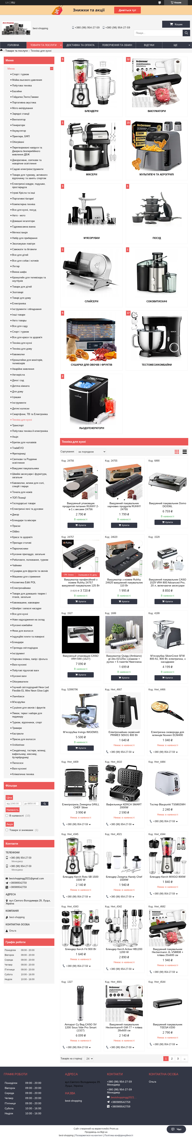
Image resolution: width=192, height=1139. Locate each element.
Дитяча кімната (20, 386)
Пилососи (17, 763)
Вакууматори (157, 111)
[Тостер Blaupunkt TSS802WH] (167, 783)
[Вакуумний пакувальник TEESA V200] (167, 1003)
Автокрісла (18, 374)
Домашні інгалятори (23, 221)
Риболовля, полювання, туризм (30, 559)
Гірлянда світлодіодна (25, 647)
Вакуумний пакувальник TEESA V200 (167, 1026)
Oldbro (15, 531)
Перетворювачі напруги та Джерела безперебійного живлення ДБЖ (27, 151)
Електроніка (19, 303)
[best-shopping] (16, 34)
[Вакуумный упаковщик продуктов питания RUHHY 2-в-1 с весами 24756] (81, 482)
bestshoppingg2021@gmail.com (26, 878)
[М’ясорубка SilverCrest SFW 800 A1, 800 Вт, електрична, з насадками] (167, 634)
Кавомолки (18, 354)
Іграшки (16, 397)
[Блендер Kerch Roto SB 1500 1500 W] (81, 855)
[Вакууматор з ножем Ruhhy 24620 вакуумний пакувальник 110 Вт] (124, 558)
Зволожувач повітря (23, 243)
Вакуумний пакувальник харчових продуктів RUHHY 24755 (124, 506)
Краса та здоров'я (22, 537)
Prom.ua (114, 1128)
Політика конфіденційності (118, 1135)
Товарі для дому (21, 297)
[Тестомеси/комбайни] (156, 336)
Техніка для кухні (22, 343)
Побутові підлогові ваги (25, 670)
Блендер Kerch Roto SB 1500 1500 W (80, 878)
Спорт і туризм (20, 74)
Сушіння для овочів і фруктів (28, 707)
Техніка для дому (22, 348)
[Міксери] (91, 146)
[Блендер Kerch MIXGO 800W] (167, 855)
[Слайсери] (91, 273)
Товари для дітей (22, 286)
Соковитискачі (156, 301)
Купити (82, 525)
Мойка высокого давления (27, 80)
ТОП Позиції (19, 497)
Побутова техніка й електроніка (30, 431)
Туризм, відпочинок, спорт (27, 722)
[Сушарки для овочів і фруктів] (91, 336)
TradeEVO (18, 448)
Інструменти (19, 402)
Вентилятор (19, 119)
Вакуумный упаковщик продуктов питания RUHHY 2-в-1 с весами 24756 (80, 506)
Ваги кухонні (19, 664)
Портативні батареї (23, 198)
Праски (16, 526)
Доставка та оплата (80, 45)
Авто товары (19, 320)
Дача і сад (18, 380)
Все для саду (20, 326)
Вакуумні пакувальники (25, 468)
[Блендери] (91, 83)
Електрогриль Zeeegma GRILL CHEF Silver (80, 806)
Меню (11, 68)
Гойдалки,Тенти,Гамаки (25, 97)
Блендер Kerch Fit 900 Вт (80, 949)
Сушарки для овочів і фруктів (91, 364)
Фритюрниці (19, 453)
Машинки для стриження (26, 576)
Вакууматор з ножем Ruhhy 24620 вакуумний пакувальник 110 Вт (124, 582)
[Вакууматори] (156, 83)
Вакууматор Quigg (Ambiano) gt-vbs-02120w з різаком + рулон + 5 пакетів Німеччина (124, 658)
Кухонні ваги (19, 676)
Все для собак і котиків (25, 260)
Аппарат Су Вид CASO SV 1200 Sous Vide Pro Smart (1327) (81, 1027)
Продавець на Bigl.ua (96, 1132)
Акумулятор (19, 130)
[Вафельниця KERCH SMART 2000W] (124, 783)
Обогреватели (20, 681)
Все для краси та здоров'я (27, 337)
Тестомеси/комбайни (157, 364)
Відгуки (149, 45)
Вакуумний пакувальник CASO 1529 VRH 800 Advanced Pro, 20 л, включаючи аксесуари (167, 582)
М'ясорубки (92, 238)
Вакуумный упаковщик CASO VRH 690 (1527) (80, 657)
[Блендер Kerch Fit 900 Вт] (81, 928)
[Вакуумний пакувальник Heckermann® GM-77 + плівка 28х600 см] (124, 1003)
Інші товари (18, 314)
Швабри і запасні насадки (26, 608)
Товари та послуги (43, 45)
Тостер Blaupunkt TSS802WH (167, 804)
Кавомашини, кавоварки (25, 602)
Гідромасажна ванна (23, 226)
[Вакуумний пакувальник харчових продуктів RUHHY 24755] (124, 482)
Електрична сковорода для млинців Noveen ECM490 (167, 734)
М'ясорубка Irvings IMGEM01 (80, 732)
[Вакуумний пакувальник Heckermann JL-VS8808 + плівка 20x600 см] (167, 928)
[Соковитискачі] (156, 273)
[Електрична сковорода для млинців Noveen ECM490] (167, 711)
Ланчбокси (18, 696)
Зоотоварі (17, 292)
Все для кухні (20, 614)
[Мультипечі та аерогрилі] (156, 146)
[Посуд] (156, 210)
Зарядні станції (20, 113)
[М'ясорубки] (91, 210)
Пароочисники (20, 548)
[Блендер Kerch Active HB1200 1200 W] (124, 928)
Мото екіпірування (22, 108)
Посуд (157, 238)
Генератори (18, 125)
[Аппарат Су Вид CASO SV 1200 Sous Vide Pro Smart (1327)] (81, 1003)
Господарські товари (23, 503)
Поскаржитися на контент (89, 1135)
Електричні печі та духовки (27, 509)
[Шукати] (186, 33)
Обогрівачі (18, 142)
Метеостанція (20, 232)
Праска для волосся (23, 739)
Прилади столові (21, 542)
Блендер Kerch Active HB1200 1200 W (124, 951)
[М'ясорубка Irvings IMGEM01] (81, 711)
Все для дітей (20, 254)
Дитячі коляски (20, 408)
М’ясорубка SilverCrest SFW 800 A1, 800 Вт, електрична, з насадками (167, 658)
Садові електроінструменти (27, 169)
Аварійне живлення (23, 369)
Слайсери (91, 301)
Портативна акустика (24, 102)
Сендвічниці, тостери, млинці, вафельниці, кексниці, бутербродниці (29, 754)
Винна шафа (19, 271)
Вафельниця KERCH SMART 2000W (124, 806)
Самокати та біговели (24, 249)
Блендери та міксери (24, 520)
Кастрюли (17, 733)
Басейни (17, 91)
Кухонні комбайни (22, 625)
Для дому (17, 391)
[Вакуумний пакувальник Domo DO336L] (167, 482)
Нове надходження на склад (28, 619)
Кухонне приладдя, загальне (28, 554)
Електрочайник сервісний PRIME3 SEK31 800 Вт (124, 734)
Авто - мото (18, 215)
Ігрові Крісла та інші (23, 192)
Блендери (91, 111)
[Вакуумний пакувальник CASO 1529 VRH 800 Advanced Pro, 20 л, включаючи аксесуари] (167, 558)
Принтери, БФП (21, 136)
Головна (13, 45)
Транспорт (18, 425)
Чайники (17, 565)
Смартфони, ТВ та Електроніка (30, 414)
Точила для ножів (22, 492)
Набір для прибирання (24, 238)
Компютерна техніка (23, 204)
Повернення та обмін (117, 45)
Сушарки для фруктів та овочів (30, 571)
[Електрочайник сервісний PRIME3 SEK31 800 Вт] (124, 711)
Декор (15, 514)
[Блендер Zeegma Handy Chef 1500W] (124, 855)
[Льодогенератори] (91, 400)
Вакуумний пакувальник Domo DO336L (167, 505)
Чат (179, 1129)
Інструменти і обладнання (26, 309)
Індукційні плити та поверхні (28, 636)
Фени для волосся (22, 630)
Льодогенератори (91, 428)
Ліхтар (16, 266)
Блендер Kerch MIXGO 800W (167, 876)
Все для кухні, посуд (24, 209)
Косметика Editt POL (24, 582)
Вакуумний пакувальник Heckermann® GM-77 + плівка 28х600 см (124, 1027)
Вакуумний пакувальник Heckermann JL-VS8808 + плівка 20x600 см (167, 952)
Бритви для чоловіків (24, 442)
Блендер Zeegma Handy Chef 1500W (124, 878)
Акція (15, 436)
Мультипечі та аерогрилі (157, 174)
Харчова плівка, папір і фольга (29, 659)
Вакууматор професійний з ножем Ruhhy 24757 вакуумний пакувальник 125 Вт (81, 582)
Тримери (17, 728)
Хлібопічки (18, 744)
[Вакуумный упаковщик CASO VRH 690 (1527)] (81, 634)
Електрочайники (21, 588)
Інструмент (18, 653)
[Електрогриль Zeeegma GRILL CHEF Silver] (81, 783)
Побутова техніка (22, 85)
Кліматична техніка (23, 774)
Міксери (91, 174)
